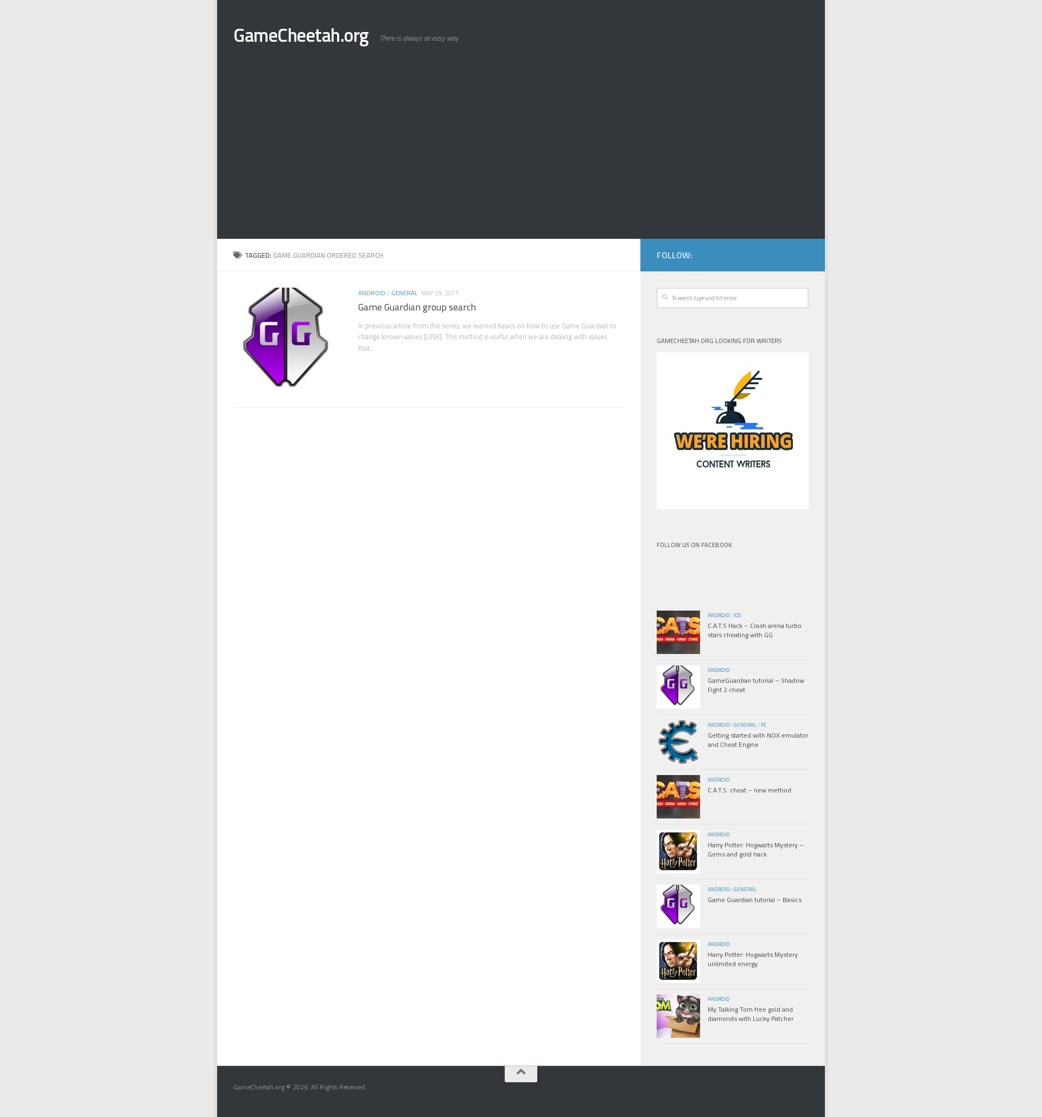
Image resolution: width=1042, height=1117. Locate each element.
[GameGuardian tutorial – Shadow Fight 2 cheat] (678, 687)
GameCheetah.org (300, 35)
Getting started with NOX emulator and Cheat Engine (758, 740)
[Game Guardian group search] (287, 342)
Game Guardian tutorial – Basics (755, 899)
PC (764, 725)
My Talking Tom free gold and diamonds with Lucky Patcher (750, 1014)
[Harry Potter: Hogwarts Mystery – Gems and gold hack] (678, 851)
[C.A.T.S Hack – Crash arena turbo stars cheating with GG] (678, 632)
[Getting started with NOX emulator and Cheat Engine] (678, 742)
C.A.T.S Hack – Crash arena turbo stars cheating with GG (755, 630)
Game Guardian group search (417, 307)
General (404, 292)
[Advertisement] (521, 157)
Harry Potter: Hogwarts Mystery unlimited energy (753, 959)
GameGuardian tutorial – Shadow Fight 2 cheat (756, 685)
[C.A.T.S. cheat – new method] (678, 796)
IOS (737, 615)
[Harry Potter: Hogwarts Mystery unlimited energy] (678, 961)
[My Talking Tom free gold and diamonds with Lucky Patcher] (678, 1016)
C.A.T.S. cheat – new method (749, 790)
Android (371, 292)
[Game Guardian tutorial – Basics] (678, 906)
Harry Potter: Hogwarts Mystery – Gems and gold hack (756, 849)
